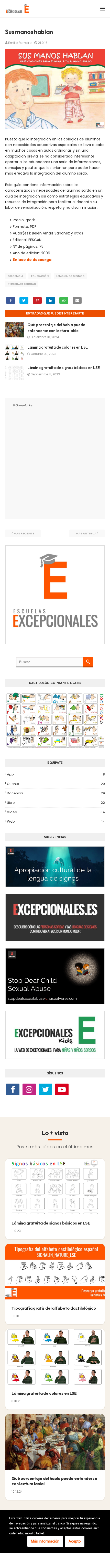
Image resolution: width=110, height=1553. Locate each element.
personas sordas (22, 284)
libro (56, 802)
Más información (45, 1541)
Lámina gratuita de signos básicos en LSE (63, 367)
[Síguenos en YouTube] (62, 1090)
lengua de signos (70, 276)
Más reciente (24, 533)
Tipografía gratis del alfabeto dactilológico (54, 1308)
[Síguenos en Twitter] (45, 1090)
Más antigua (86, 533)
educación (40, 276)
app (56, 774)
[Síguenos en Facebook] (12, 1090)
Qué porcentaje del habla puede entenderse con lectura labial (54, 1481)
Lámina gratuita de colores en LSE (57, 347)
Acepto (75, 1541)
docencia (15, 276)
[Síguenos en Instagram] (29, 1090)
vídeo (56, 812)
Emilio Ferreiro (20, 42)
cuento (56, 783)
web (56, 821)
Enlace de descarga (32, 259)
